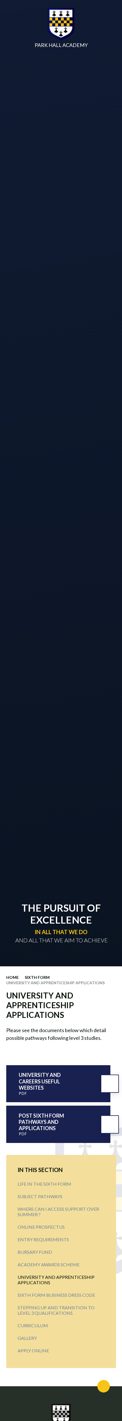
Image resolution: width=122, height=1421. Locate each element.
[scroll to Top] (103, 1386)
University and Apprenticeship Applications (55, 982)
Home (12, 977)
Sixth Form (37, 977)
